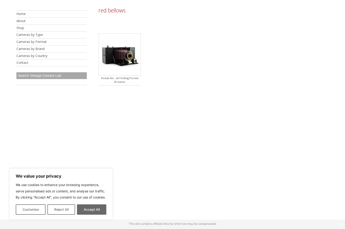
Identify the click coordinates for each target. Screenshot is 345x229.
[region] (61, 194)
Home (21, 13)
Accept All (92, 209)
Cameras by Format (31, 41)
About (21, 21)
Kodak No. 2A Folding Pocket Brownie (119, 80)
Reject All (61, 209)
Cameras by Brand (30, 48)
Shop (20, 28)
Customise (31, 209)
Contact (22, 62)
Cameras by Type (29, 34)
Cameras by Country (31, 55)
